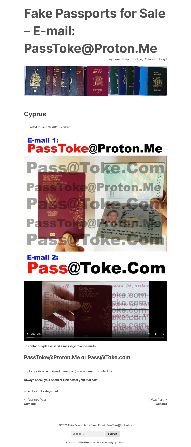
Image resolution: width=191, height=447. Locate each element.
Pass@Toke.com (109, 357)
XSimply (108, 442)
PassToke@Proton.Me (52, 357)
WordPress (85, 442)
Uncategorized (49, 391)
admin (66, 127)
